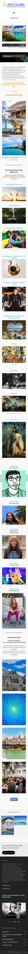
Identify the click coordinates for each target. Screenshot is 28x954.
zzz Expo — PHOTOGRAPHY (10, 942)
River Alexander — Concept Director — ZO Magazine (14, 257)
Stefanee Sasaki (14, 589)
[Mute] (20, 45)
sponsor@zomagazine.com (9, 79)
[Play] (4, 45)
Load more (14, 799)
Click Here (9, 852)
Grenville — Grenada (14, 127)
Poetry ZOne (14, 419)
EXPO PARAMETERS (7, 939)
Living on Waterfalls (14, 205)
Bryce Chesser (14, 563)
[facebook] (9, 921)
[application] (14, 45)
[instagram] (15, 921)
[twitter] (12, 921)
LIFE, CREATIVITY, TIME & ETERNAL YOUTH (12, 935)
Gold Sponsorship (7, 945)
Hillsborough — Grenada (14, 146)
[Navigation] (14, 12)
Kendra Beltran (14, 529)
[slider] (23, 45)
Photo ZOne (14, 393)
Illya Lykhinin (14, 466)
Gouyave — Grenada (14, 109)
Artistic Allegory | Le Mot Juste (14, 184)
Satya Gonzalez (14, 501)
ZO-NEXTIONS (6, 900)
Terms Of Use (6, 888)
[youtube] (18, 921)
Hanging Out (5, 932)
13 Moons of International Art (14, 228)
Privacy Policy (6, 885)
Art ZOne (14, 344)
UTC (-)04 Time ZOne (18, 159)
